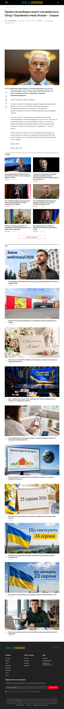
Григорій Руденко (13, 20)
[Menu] (6, 2)
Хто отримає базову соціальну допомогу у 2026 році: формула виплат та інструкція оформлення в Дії (32, 439)
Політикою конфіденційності (34, 691)
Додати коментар (32, 237)
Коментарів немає (49, 20)
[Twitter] (6, 96)
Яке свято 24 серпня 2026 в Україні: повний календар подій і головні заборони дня (31, 556)
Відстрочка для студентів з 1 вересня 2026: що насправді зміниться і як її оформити (32, 633)
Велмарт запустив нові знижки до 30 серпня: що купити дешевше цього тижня (32, 321)
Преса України (18, 700)
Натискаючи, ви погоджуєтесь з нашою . (24, 691)
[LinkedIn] (6, 99)
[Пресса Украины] (32, 2)
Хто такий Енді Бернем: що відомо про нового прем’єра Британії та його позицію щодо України (17, 202)
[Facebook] (6, 92)
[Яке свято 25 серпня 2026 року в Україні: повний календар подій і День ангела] (32, 499)
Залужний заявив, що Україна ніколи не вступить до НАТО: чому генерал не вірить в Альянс (18, 175)
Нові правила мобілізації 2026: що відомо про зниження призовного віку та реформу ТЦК (33, 282)
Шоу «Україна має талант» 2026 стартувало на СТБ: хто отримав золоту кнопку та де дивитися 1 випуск (31, 399)
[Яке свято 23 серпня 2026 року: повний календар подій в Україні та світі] (32, 577)
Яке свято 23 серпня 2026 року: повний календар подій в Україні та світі (32, 594)
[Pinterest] (6, 103)
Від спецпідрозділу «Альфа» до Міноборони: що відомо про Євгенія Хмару (45, 227)
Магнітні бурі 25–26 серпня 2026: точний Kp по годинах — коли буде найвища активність (31, 478)
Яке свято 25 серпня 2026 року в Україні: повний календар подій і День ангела (32, 517)
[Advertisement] (32, 35)
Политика (39, 20)
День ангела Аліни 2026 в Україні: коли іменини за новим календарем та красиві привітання (32, 360)
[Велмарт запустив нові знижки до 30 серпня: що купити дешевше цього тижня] (32, 303)
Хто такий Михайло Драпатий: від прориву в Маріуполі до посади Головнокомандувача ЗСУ (44, 202)
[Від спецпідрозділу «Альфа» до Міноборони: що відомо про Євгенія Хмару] (46, 216)
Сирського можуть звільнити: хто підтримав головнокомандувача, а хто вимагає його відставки (17, 227)
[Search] (58, 2)
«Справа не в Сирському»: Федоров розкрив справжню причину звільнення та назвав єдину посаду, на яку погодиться (46, 176)
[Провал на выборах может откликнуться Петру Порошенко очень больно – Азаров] (32, 67)
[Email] (6, 106)
